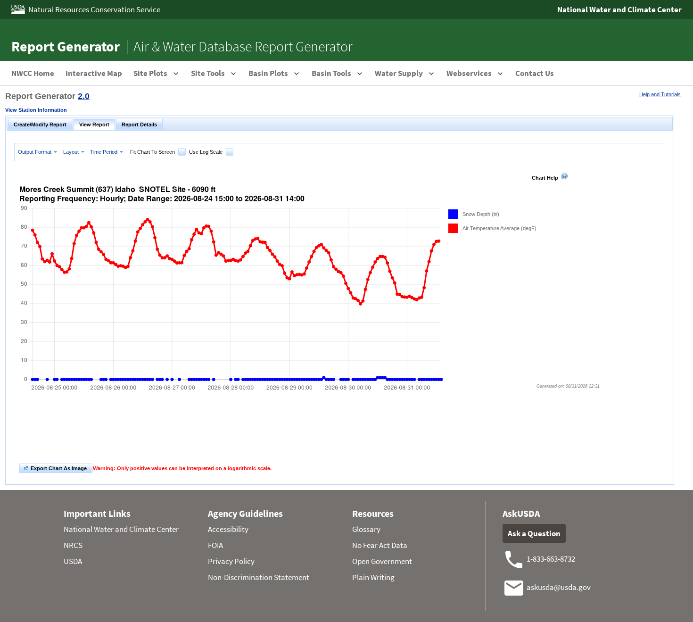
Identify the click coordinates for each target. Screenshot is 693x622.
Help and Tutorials (660, 94)
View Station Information (36, 110)
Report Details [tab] (139, 124)
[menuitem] (38, 151)
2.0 (84, 96)
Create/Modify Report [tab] (40, 124)
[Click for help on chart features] (564, 176)
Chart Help (545, 178)
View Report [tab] (94, 124)
